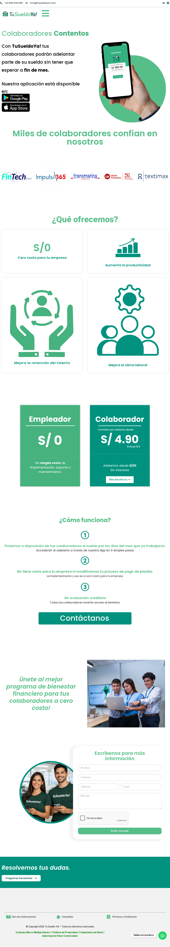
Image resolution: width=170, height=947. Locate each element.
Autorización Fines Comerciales (60, 936)
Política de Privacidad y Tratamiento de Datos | (78, 932)
